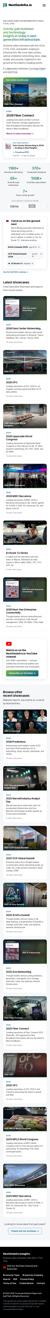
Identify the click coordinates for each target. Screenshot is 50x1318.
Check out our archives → (25, 1231)
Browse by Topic (11, 1275)
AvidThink (12, 72)
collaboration (11, 68)
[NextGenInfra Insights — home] (17, 5)
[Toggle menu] (44, 5)
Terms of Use (9, 1283)
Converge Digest (37, 68)
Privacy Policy (27, 1279)
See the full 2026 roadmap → (15, 272)
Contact (41, 1283)
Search (6, 1279)
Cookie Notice (26, 1283)
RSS (15, 1279)
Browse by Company (33, 1275)
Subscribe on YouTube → (22, 673)
